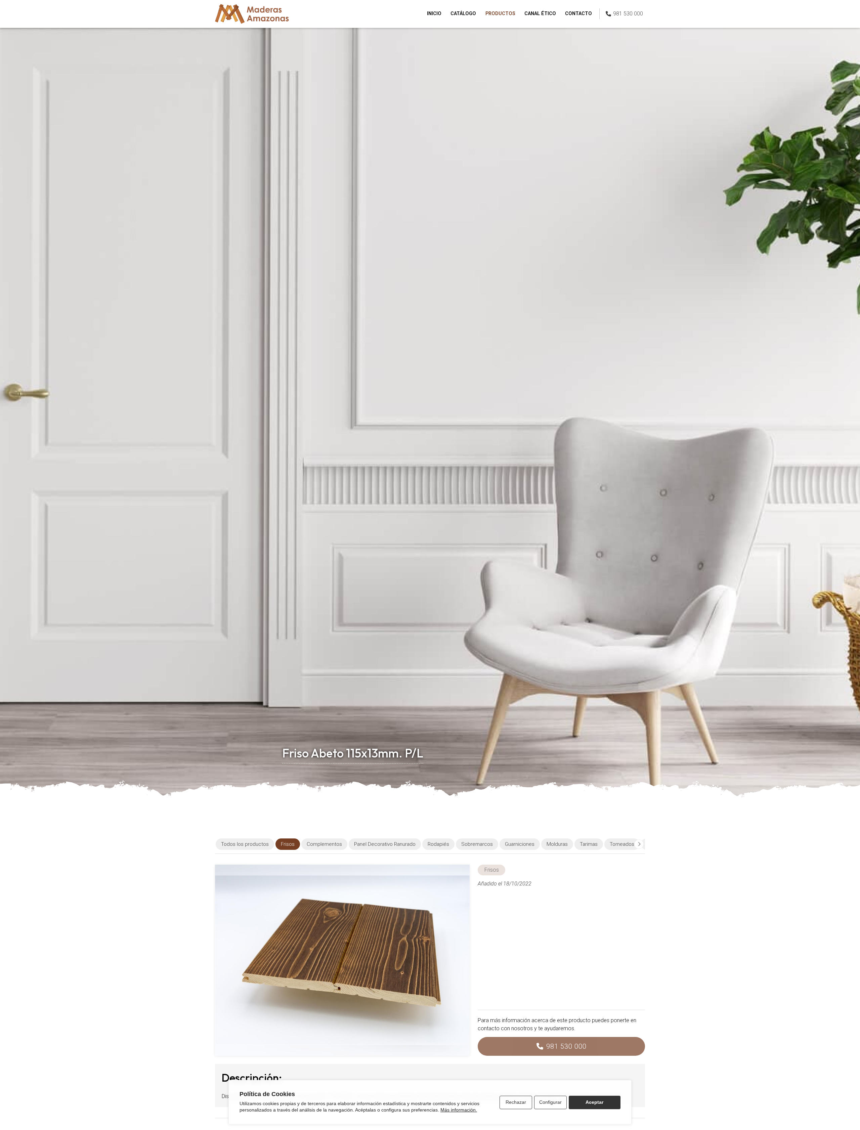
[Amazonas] (252, 14)
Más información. (458, 1110)
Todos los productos (245, 844)
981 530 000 (566, 1046)
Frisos (491, 870)
